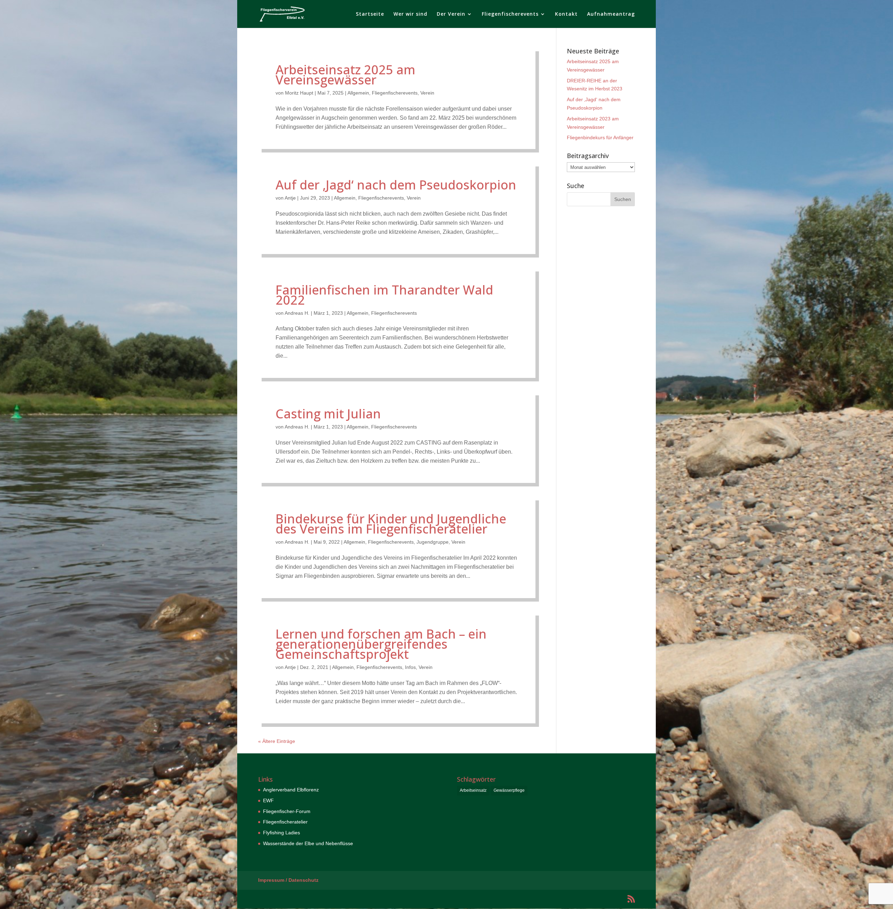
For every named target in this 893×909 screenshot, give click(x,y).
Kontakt (566, 14)
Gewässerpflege (509, 790)
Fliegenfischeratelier (285, 822)
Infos (410, 667)
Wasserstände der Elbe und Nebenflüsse (308, 843)
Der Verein (451, 14)
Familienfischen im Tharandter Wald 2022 (384, 294)
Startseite (370, 14)
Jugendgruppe (433, 542)
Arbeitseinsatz (473, 790)
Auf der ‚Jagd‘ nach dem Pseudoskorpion (396, 184)
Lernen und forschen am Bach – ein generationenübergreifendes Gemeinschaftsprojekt (381, 644)
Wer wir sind (410, 14)
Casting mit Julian (328, 413)
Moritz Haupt (299, 93)
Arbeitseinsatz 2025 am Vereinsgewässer (345, 74)
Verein (427, 93)
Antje (290, 198)
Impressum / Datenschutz (288, 880)
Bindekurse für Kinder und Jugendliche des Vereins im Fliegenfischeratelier (391, 523)
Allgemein (358, 93)
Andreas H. (297, 313)
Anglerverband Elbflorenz (291, 789)
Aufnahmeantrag (611, 14)
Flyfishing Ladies (281, 832)
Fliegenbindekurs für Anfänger (600, 137)
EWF (268, 800)
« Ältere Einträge (276, 741)
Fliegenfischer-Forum (286, 811)
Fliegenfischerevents (510, 14)
